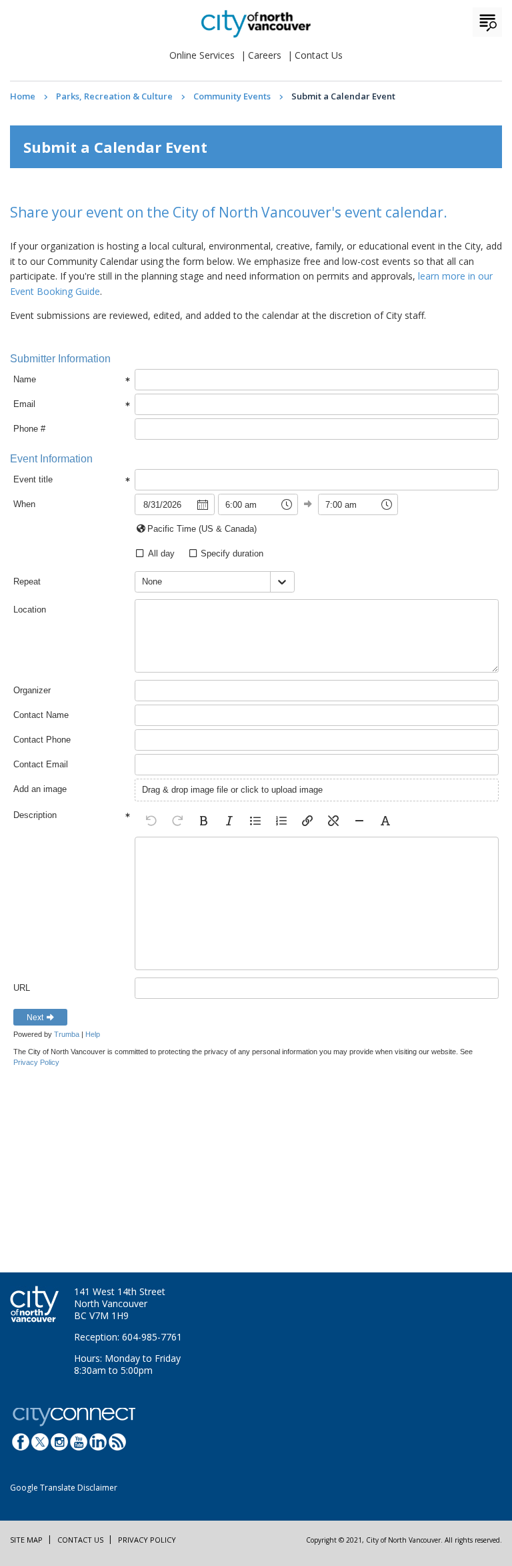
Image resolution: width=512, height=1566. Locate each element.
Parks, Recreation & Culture (114, 96)
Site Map (26, 1540)
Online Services (202, 55)
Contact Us (319, 55)
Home (22, 96)
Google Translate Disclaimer (63, 1487)
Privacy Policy (147, 1540)
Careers (264, 55)
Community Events (232, 96)
